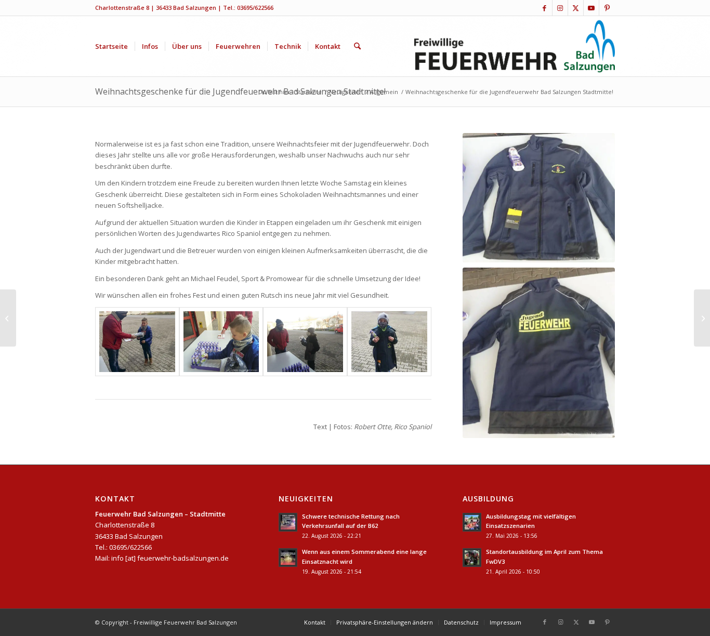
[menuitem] (111, 46)
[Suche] (357, 46)
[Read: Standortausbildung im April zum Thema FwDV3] (472, 557)
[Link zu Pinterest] (607, 8)
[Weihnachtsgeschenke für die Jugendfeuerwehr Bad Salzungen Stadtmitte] (137, 342)
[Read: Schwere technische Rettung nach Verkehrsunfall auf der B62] (288, 522)
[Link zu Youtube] (591, 8)
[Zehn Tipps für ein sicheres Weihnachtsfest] (8, 318)
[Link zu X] (575, 8)
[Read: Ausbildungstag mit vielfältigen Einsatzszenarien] (472, 522)
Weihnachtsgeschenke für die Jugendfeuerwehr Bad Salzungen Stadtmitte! (240, 91)
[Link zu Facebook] (544, 8)
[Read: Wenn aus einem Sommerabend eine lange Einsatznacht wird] (288, 557)
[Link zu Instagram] (560, 8)
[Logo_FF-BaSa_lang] (514, 46)
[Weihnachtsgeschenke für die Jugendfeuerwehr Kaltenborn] (702, 318)
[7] (539, 197)
